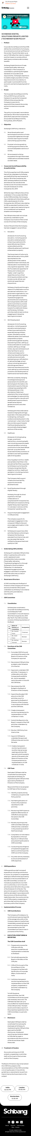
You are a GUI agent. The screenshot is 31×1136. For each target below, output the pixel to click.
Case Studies (21, 1125)
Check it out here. (10, 3)
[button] (27, 8)
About (7, 1125)
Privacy (17, 1127)
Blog (13, 1127)
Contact (13, 1125)
